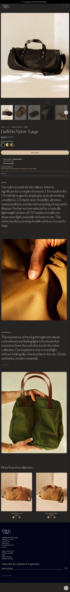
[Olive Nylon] (12, 145)
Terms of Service (7, 559)
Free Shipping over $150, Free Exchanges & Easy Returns (18, 169)
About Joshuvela (8, 551)
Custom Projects (8, 545)
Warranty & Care (7, 539)
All (8, 127)
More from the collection (17, 467)
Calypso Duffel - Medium (51, 513)
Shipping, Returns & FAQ (10, 537)
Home (2, 127)
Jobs (3, 555)
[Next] (47, 102)
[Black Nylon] (35, 55)
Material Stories (7, 553)
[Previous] (22, 102)
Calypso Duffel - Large (16, 513)
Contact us (6, 541)
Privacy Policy (7, 557)
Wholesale (5, 543)
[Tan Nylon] (7, 145)
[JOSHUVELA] (31, 6)
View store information (8, 163)
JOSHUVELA (9, 575)
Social (4, 547)
